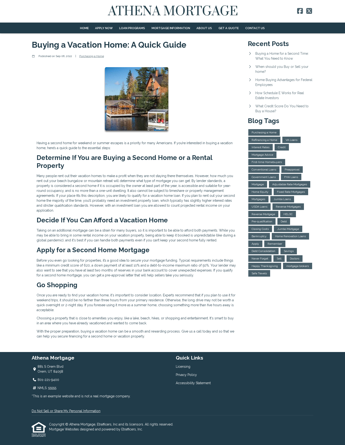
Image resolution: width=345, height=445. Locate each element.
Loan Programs (132, 28)
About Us (204, 28)
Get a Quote (228, 28)
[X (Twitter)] (309, 11)
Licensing (183, 366)
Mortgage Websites (64, 429)
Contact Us (255, 28)
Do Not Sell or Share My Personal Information (66, 411)
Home (84, 28)
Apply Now (104, 28)
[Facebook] (300, 11)
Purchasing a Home (91, 56)
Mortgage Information (171, 28)
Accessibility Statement (193, 383)
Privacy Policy (186, 375)
